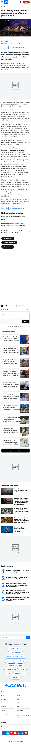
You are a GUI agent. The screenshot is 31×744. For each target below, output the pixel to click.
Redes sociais (19, 673)
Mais (2, 726)
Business (3, 699)
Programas (20, 710)
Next (2, 703)
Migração (15, 677)
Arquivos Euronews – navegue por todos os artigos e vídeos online (23, 715)
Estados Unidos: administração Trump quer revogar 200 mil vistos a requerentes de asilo (13, 225)
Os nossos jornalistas (7, 714)
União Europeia (11, 669)
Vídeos (3, 710)
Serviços (3, 722)
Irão (9, 673)
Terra (18, 699)
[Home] (1, 6)
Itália (20, 665)
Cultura (19, 706)
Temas (3, 691)
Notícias (6, 6)
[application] (15, 27)
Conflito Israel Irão (15, 648)
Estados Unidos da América (15, 656)
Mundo (12, 6)
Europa (3, 695)
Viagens (3, 706)
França (9, 661)
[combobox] (15, 637)
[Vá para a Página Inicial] (6, 2)
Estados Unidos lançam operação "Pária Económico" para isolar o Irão (12, 231)
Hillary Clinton (8, 246)
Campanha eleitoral (9, 242)
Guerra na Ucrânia (15, 652)
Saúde (22, 669)
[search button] (28, 637)
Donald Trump (8, 238)
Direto (26, 2)
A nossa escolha (9, 485)
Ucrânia (11, 665)
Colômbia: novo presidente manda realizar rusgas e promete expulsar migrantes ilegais (13, 218)
